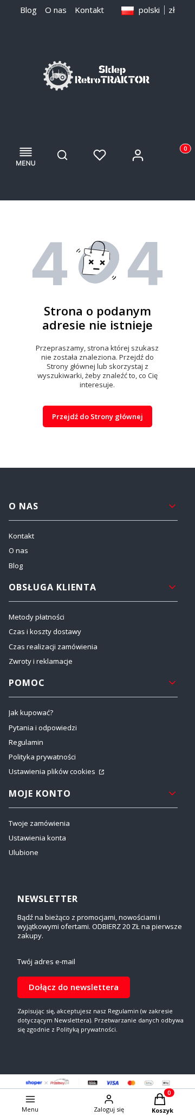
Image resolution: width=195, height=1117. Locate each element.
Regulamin (26, 742)
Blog (28, 9)
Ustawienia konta (37, 838)
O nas (56, 9)
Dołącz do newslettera (74, 986)
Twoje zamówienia (39, 823)
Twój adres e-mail (46, 961)
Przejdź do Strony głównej (97, 416)
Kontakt (89, 9)
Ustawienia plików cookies (53, 771)
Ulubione (23, 852)
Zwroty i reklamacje (41, 661)
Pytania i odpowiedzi (43, 727)
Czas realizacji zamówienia (53, 646)
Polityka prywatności (42, 757)
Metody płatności (36, 617)
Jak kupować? (31, 712)
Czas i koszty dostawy (45, 631)
